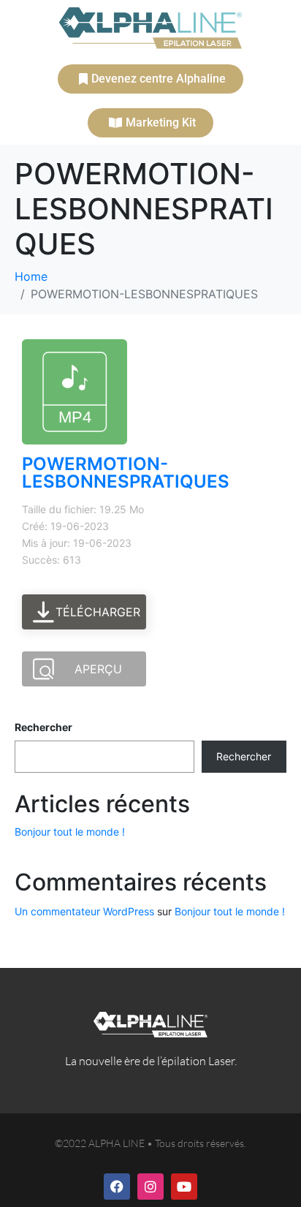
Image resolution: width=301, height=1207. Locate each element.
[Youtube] (184, 1186)
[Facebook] (117, 1186)
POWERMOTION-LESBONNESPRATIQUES (125, 472)
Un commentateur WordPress (84, 911)
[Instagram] (150, 1186)
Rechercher (43, 727)
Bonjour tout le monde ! (70, 831)
